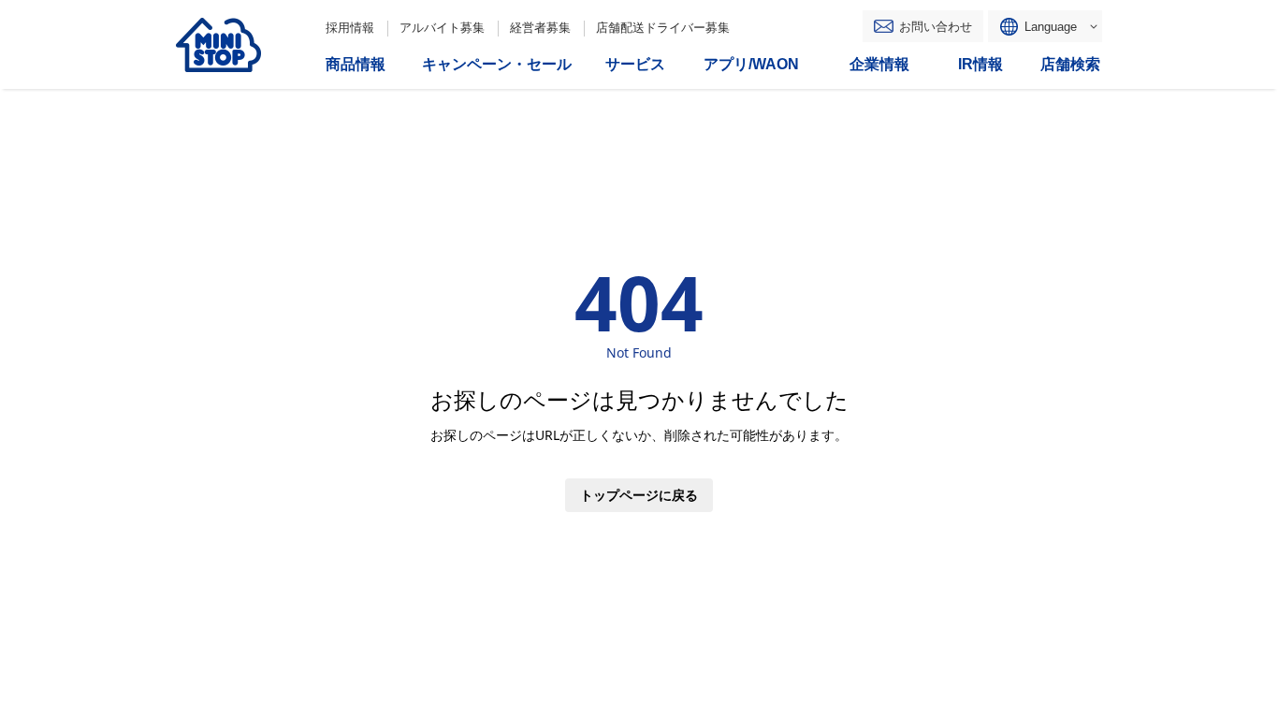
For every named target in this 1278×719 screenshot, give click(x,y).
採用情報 (350, 28)
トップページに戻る (639, 495)
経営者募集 (540, 28)
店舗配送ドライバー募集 (663, 28)
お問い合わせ (935, 27)
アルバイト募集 (442, 28)
